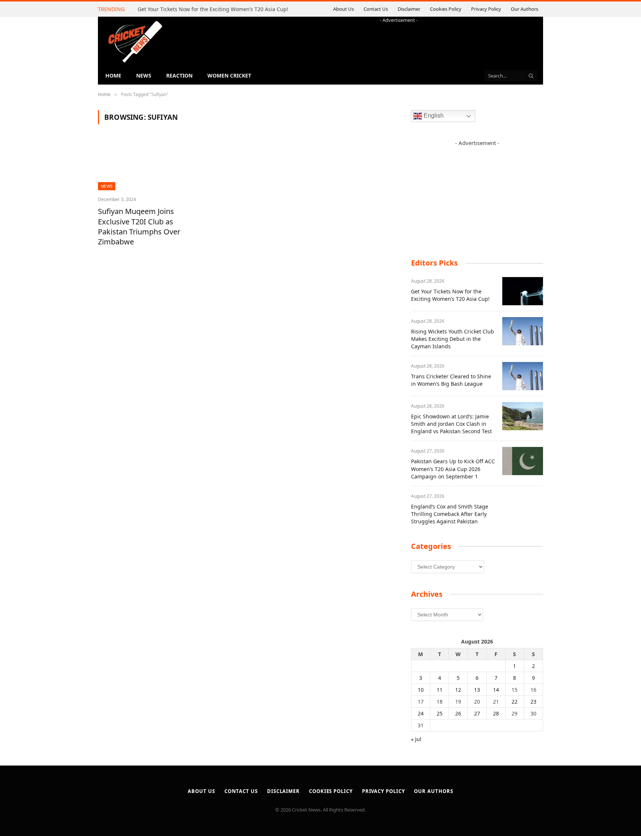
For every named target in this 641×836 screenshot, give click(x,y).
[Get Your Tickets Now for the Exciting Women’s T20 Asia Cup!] (522, 291)
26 (458, 713)
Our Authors (524, 9)
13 (477, 689)
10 (421, 689)
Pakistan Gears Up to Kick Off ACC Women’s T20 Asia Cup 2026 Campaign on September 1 (453, 469)
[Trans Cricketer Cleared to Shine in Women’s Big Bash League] (522, 376)
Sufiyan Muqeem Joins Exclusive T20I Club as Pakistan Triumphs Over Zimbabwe (139, 226)
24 (421, 713)
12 (458, 689)
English (433, 116)
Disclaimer (409, 9)
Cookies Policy (445, 9)
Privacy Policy (486, 9)
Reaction (179, 75)
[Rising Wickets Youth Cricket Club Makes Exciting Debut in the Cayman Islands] (522, 331)
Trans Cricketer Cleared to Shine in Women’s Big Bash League (451, 380)
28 (496, 713)
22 (514, 701)
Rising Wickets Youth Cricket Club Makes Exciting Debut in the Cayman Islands (452, 339)
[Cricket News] (135, 42)
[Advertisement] (399, 40)
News (143, 75)
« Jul (416, 739)
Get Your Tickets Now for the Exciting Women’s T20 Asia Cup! (213, 9)
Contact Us (376, 9)
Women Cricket (229, 75)
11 (440, 689)
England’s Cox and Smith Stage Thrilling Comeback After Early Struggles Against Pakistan (449, 514)
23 (533, 701)
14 (496, 689)
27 (477, 713)
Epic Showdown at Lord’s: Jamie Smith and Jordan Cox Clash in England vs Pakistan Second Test (451, 424)
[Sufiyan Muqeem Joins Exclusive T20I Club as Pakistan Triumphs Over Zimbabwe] (143, 164)
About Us (343, 9)
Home (113, 75)
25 (440, 713)
